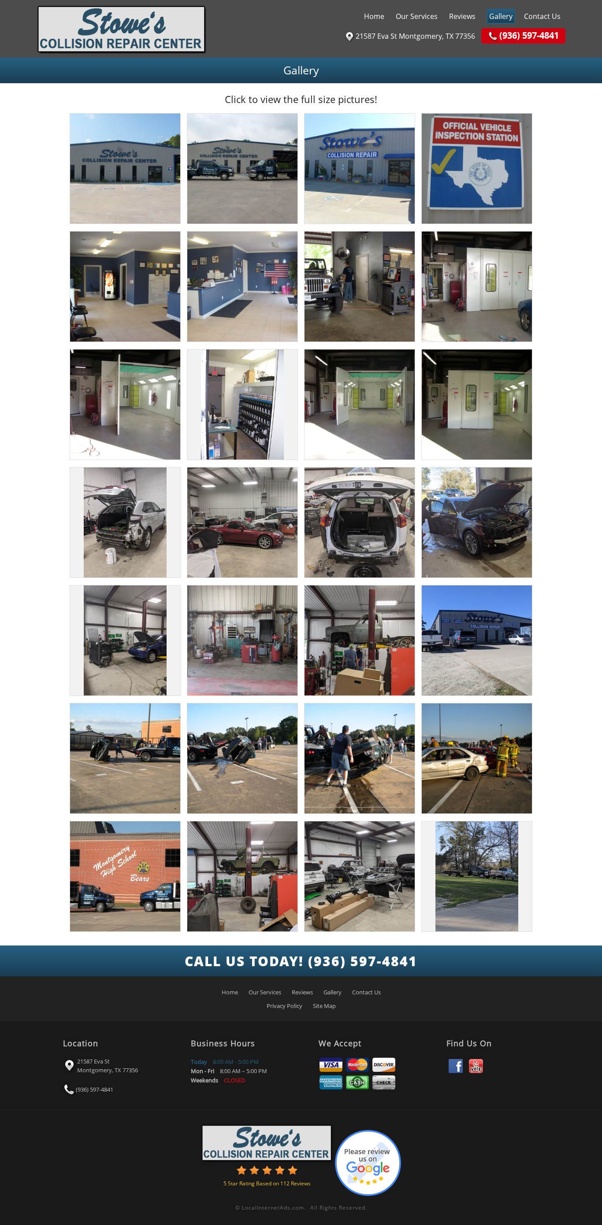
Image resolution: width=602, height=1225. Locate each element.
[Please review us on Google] (368, 1161)
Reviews (462, 16)
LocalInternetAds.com (273, 1207)
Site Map (324, 1006)
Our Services (417, 16)
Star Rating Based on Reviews (267, 1183)
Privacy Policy (284, 1006)
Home (374, 16)
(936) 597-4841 (94, 1089)
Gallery (501, 16)
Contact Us (542, 16)
